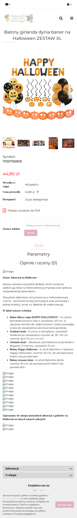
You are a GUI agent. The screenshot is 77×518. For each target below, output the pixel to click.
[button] (38, 469)
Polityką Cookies (12, 498)
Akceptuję (64, 504)
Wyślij (31, 232)
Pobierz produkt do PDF (24, 210)
